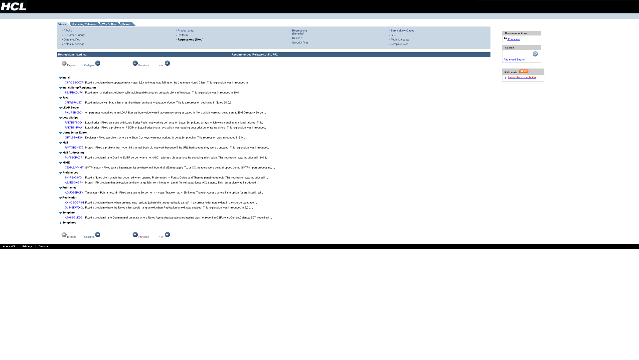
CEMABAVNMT (74, 167)
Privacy (27, 246)
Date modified (72, 39)
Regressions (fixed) (190, 39)
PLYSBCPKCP (73, 157)
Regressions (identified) (300, 32)
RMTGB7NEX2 (74, 147)
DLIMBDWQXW (74, 207)
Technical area (400, 39)
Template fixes (399, 44)
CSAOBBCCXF (74, 82)
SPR (393, 35)
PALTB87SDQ (73, 122)
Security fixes (300, 42)
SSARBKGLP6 (74, 92)
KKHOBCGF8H (74, 202)
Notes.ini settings (74, 44)
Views (62, 24)
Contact (43, 246)
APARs (68, 30)
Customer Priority (74, 35)
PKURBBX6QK (74, 112)
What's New (109, 24)
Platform (183, 35)
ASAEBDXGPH (74, 182)
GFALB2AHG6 (74, 137)
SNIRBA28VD (73, 177)
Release (297, 38)
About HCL (9, 246)
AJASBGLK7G (74, 217)
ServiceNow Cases (402, 30)
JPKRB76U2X (73, 102)
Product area (185, 30)
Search (126, 24)
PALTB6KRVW (73, 127)
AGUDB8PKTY (74, 192)
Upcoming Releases (84, 24)
